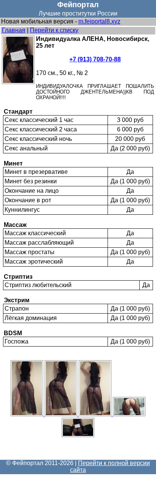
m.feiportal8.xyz (99, 21)
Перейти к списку (54, 30)
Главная (13, 30)
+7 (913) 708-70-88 (95, 59)
